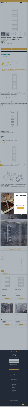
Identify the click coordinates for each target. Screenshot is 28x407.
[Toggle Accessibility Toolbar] (23, 404)
